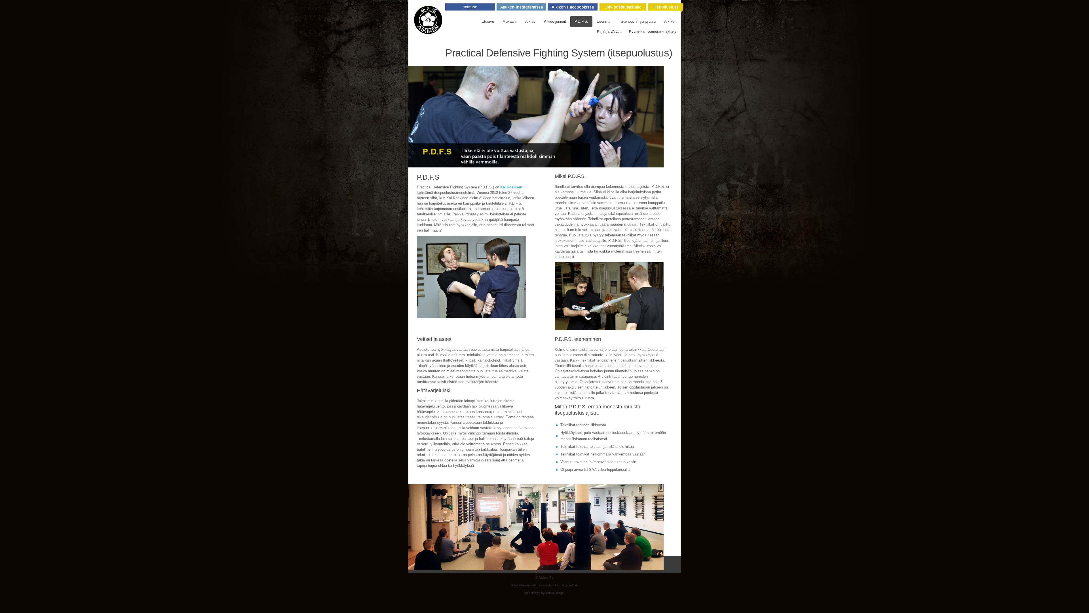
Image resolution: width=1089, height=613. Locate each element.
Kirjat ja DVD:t (609, 31)
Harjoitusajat (664, 8)
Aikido (530, 21)
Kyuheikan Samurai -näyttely (652, 31)
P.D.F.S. (581, 21)
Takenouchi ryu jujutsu (637, 21)
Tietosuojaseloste (566, 585)
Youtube (469, 8)
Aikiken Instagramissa (520, 8)
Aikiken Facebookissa (572, 8)
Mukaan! (510, 21)
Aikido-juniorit (555, 21)
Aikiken (670, 21)
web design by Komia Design (544, 593)
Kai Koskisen (511, 187)
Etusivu (488, 21)
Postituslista (621, 8)
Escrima (603, 21)
